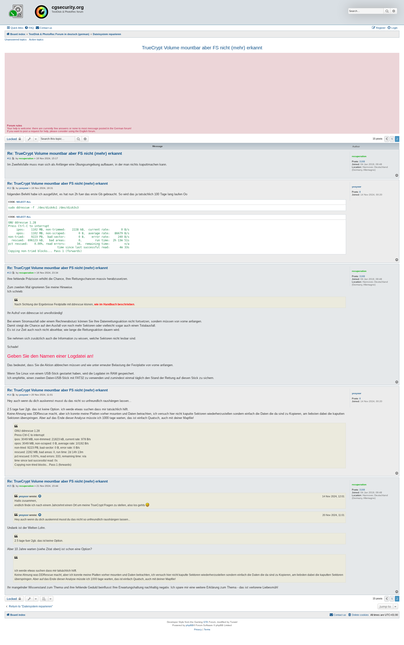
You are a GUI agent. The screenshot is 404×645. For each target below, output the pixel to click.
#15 (9, 486)
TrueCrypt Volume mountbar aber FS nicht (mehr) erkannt (202, 47)
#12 (9, 188)
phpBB (189, 625)
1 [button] (392, 139)
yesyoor (356, 186)
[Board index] (29, 12)
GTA (205, 622)
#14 (9, 394)
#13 (9, 272)
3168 (362, 161)
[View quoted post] (40, 496)
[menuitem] (29, 28)
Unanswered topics (16, 39)
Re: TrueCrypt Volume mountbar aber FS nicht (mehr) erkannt (64, 153)
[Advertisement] (202, 89)
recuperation (359, 156)
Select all (23, 202)
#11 (9, 158)
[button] (386, 139)
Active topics (36, 39)
